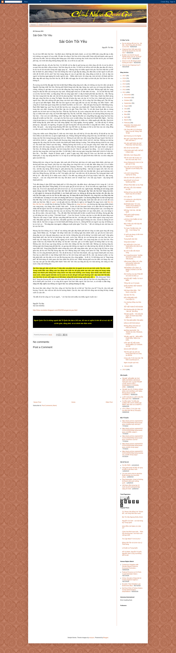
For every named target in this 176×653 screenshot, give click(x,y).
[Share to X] (62, 335)
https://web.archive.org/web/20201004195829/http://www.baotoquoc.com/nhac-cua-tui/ (132, 437)
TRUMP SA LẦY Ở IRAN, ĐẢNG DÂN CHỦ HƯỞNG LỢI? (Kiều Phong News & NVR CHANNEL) (132, 392)
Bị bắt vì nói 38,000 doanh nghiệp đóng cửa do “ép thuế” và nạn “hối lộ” (132, 56)
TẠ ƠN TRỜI (126, 465)
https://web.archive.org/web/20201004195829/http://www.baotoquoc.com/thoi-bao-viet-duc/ (132, 422)
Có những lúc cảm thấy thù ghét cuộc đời (132, 200)
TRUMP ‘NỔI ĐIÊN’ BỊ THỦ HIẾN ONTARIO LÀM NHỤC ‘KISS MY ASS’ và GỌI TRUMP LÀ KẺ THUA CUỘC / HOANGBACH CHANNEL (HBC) (132, 383)
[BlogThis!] (59, 335)
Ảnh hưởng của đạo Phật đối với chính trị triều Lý (133, 275)
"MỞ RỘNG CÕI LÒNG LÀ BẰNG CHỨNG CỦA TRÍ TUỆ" (133, 269)
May (125, 114)
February (127, 123)
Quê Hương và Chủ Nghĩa (132, 136)
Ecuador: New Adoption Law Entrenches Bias (131, 584)
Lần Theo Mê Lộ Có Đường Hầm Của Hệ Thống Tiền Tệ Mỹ (133, 131)
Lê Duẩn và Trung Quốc (130, 548)
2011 (124, 92)
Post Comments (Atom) (49, 405)
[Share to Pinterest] (66, 335)
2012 (124, 89)
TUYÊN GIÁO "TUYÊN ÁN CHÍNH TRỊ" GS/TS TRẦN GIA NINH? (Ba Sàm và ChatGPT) (131, 403)
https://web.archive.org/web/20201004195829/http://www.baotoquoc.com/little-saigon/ (132, 430)
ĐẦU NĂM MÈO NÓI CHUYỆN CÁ (130, 298)
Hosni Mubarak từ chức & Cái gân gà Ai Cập (133, 163)
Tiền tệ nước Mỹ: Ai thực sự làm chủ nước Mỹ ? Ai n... (133, 158)
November (127, 97)
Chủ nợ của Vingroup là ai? (131, 65)
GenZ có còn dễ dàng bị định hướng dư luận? (131, 61)
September (128, 103)
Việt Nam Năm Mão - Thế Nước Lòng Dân (132, 291)
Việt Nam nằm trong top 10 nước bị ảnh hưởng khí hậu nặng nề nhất (131, 487)
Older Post (109, 402)
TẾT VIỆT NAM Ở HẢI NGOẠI (133, 307)
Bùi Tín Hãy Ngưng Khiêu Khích (132, 517)
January (127, 366)
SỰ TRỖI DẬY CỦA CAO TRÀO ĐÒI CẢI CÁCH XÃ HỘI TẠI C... (133, 246)
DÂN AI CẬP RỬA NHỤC (132, 323)
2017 (124, 75)
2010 (124, 369)
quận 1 (54, 202)
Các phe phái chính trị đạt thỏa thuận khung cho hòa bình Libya (132, 475)
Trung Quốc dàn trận (130, 239)
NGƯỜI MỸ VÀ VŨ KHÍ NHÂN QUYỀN (131, 181)
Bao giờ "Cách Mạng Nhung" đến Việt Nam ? (133, 139)
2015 (124, 81)
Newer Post (37, 402)
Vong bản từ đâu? (130, 242)
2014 (124, 84)
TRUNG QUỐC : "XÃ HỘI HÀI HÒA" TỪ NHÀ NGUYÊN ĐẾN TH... (133, 315)
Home (33, 25)
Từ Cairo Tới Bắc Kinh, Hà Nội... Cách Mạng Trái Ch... (132, 230)
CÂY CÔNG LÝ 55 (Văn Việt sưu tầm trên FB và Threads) (131, 409)
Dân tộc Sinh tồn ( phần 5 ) (132, 177)
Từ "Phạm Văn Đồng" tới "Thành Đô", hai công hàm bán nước (132, 512)
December (127, 95)
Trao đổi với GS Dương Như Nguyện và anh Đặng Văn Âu (133, 168)
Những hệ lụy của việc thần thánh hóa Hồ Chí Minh (133, 193)
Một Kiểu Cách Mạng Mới (132, 155)
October (127, 100)
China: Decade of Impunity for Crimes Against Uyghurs (131, 579)
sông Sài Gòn (81, 204)
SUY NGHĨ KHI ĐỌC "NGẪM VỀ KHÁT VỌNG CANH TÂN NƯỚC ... (133, 257)
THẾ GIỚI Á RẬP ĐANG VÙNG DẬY (131, 215)
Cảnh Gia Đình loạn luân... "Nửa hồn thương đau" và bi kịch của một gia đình (132, 533)
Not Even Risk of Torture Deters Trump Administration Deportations (132, 589)
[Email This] (57, 335)
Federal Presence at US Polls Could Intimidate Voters (131, 573)
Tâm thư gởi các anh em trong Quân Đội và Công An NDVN (133, 353)
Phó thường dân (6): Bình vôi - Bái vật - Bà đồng (133, 310)
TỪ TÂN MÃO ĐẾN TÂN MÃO (133, 320)
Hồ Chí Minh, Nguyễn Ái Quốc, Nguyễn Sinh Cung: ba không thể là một (132, 553)
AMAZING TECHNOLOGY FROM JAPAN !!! (132, 126)
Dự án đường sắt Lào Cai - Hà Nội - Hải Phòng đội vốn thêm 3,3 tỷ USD (132, 45)
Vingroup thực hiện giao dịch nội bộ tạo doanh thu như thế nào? (131, 51)
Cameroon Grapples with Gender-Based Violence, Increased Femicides (130, 566)
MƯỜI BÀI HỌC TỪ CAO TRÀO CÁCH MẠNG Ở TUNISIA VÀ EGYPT (132, 205)
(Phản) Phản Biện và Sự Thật (133, 185)
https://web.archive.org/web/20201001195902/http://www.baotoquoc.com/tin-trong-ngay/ (132, 453)
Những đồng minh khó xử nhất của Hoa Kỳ (132, 326)
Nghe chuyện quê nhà (131, 362)
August (126, 106)
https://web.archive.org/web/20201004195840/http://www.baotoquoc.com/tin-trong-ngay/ (132, 445)
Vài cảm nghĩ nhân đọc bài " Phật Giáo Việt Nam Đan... (133, 144)
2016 (124, 78)
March (126, 120)
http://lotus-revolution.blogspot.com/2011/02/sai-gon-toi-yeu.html (55, 310)
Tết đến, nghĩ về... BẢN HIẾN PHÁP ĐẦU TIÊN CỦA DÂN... (133, 338)
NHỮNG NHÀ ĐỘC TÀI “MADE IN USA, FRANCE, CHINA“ (133, 332)
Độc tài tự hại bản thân (131, 148)
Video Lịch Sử (44, 25)
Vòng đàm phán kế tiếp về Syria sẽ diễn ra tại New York (132, 468)
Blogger (105, 637)
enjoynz (91, 637)
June (126, 111)
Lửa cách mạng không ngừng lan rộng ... (131, 174)
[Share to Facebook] (64, 335)
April (126, 117)
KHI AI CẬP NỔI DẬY (130, 349)
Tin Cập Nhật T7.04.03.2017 (131, 539)
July (125, 109)
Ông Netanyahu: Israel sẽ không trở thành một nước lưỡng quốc (132, 481)
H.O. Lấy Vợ (128, 197)
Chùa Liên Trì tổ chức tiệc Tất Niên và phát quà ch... (133, 359)
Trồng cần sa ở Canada (131, 283)
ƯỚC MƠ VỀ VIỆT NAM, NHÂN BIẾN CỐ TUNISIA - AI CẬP (133, 344)
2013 (124, 87)
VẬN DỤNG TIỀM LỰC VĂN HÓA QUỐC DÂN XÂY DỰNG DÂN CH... (133, 263)
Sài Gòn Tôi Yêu (129, 295)
